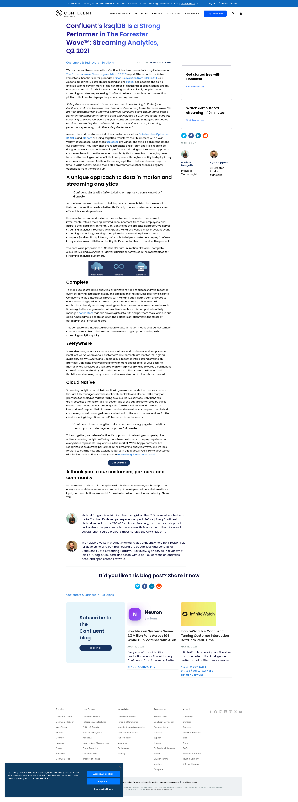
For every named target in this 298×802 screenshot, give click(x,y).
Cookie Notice (40, 778)
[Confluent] (74, 13)
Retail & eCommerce (128, 722)
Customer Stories (91, 716)
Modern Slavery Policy (170, 782)
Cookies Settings (103, 789)
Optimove (162, 134)
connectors (86, 313)
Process (60, 743)
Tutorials (158, 732)
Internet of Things (91, 759)
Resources (160, 709)
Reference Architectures (94, 722)
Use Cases (89, 709)
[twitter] (184, 135)
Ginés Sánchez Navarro (197, 671)
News (185, 743)
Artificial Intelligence (92, 732)
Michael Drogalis (187, 164)
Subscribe (96, 647)
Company (187, 716)
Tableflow (60, 753)
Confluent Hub (63, 759)
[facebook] (191, 135)
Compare (158, 769)
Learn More (188, 3)
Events (157, 753)
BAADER (71, 138)
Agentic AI (87, 737)
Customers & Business (81, 62)
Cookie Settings (190, 782)
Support (157, 737)
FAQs (185, 748)
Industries (123, 709)
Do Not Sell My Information (146, 782)
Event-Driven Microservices (96, 743)
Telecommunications (128, 732)
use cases (112, 142)
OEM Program (161, 759)
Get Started (119, 462)
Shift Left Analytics (91, 727)
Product (61, 709)
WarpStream (62, 727)
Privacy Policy (126, 782)
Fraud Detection (90, 748)
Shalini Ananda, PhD (141, 667)
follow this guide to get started (136, 454)
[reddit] (205, 135)
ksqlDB (130, 82)
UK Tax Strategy (191, 764)
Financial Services (126, 716)
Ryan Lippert (219, 162)
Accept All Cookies (103, 773)
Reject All (103, 781)
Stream (59, 732)
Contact (187, 722)
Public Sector (124, 737)
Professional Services (164, 748)
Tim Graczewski (192, 675)
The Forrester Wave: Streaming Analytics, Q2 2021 (96, 74)
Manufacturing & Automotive (131, 727)
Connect (60, 737)
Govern (59, 748)
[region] (64, 780)
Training (158, 743)
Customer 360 (90, 753)
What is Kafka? (161, 716)
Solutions (108, 62)
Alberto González (193, 667)
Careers (187, 727)
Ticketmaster (146, 134)
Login (211, 3)
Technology (123, 748)
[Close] (120, 767)
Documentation (161, 727)
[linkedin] (198, 135)
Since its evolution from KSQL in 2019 (136, 78)
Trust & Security (191, 759)
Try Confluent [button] (215, 13)
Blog (185, 737)
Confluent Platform (65, 722)
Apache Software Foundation (159, 789)
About (186, 709)
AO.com (87, 138)
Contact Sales (228, 3)
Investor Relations (192, 732)
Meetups (158, 764)
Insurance (122, 743)
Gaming (121, 753)
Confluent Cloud (64, 716)
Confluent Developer (164, 722)
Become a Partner (192, 753)
